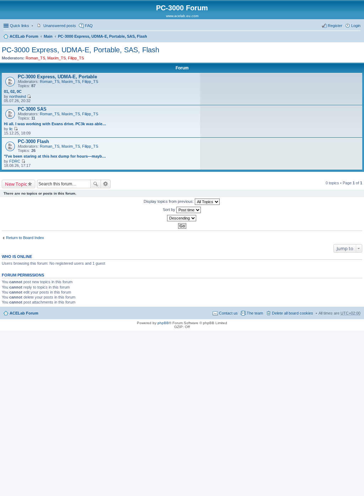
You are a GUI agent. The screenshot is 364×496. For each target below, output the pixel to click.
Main (48, 36)
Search (95, 184)
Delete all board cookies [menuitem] (292, 313)
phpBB (163, 323)
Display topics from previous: (169, 201)
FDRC (14, 161)
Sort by (169, 209)
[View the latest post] (29, 96)
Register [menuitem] (335, 25)
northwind (17, 96)
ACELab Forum (24, 36)
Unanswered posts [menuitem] (59, 25)
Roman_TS (35, 58)
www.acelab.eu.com (182, 16)
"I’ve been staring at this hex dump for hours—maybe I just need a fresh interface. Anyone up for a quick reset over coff (55, 156)
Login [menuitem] (355, 25)
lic (11, 129)
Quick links (19, 25)
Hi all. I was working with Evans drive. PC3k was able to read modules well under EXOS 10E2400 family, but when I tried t (55, 124)
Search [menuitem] (357, 37)
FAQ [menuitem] (89, 25)
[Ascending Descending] (182, 218)
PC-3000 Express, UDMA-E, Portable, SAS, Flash (102, 36)
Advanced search (106, 184)
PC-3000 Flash (33, 141)
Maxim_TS (56, 58)
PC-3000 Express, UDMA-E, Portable (57, 76)
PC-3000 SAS (32, 109)
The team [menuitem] (255, 313)
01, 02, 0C (13, 91)
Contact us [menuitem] (228, 313)
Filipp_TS (76, 58)
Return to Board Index (25, 238)
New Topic (16, 184)
